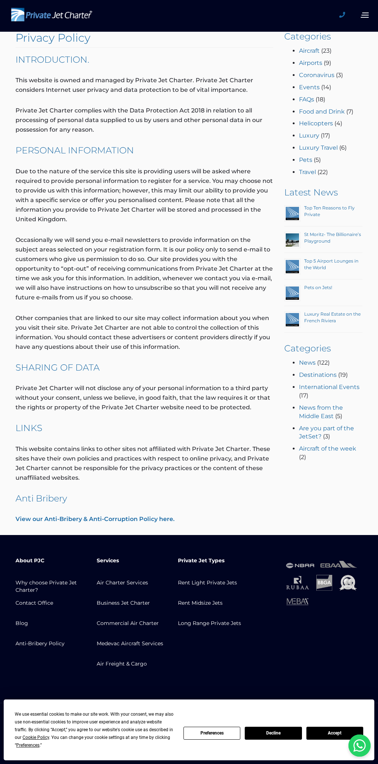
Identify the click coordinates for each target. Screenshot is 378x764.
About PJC (30, 560)
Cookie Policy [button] (36, 737)
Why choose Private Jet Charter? (46, 586)
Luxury (309, 135)
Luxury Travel (318, 147)
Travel (307, 172)
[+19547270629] (345, 15)
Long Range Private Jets (209, 623)
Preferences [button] (27, 745)
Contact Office (34, 603)
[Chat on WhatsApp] (359, 746)
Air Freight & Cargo (122, 663)
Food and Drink (322, 111)
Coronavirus (316, 75)
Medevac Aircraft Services (130, 643)
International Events (329, 386)
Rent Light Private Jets (207, 582)
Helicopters (316, 123)
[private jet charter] (51, 17)
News (307, 362)
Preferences (212, 733)
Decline (273, 733)
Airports (310, 62)
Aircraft (309, 50)
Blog (22, 623)
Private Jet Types (201, 560)
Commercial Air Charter (128, 623)
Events (309, 87)
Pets (305, 159)
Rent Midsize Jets (200, 603)
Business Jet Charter (123, 603)
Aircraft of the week (327, 448)
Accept (334, 733)
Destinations (318, 374)
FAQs (306, 99)
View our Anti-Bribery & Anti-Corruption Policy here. (95, 518)
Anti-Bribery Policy (40, 643)
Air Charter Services (122, 582)
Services (108, 560)
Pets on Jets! (318, 287)
